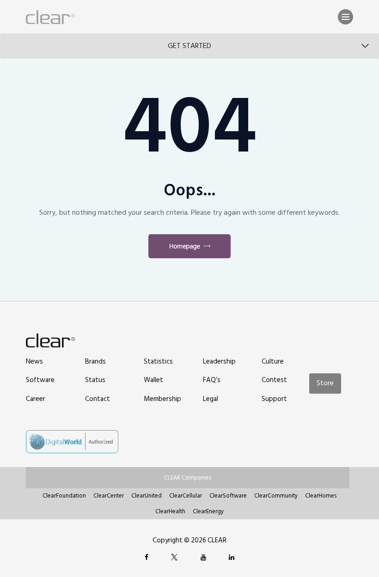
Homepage (184, 246)
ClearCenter (108, 496)
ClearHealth (170, 511)
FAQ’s (211, 380)
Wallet (153, 380)
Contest (274, 380)
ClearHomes (320, 496)
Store (325, 383)
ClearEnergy (208, 511)
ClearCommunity (276, 496)
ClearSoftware (228, 496)
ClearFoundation (64, 496)
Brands (95, 361)
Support (274, 399)
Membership (162, 399)
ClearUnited (146, 496)
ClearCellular (185, 496)
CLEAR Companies (187, 478)
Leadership (219, 361)
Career (35, 399)
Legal (210, 399)
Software (40, 380)
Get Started (189, 46)
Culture (273, 361)
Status (95, 380)
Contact (97, 399)
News (34, 361)
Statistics (158, 361)
